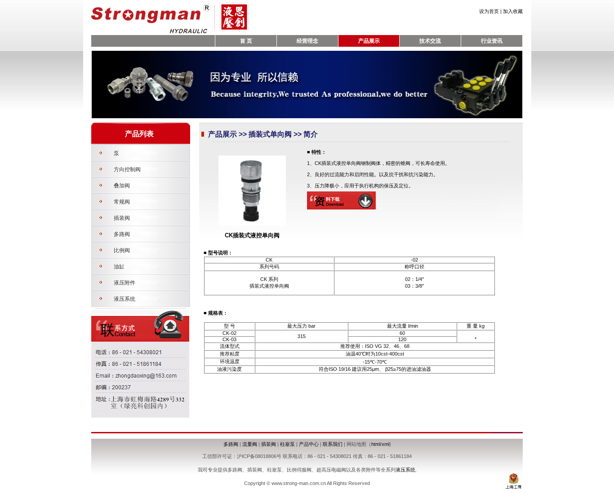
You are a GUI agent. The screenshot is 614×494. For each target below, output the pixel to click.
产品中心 (309, 444)
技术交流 (430, 41)
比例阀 (122, 250)
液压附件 (124, 283)
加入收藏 (513, 11)
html (375, 444)
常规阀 (122, 202)
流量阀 (249, 444)
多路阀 (122, 234)
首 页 (246, 41)
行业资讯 (492, 41)
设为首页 (489, 11)
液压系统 (124, 299)
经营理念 (307, 41)
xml (385, 444)
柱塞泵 (287, 444)
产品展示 (369, 41)
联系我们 (333, 444)
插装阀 (122, 218)
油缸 (119, 266)
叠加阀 (122, 185)
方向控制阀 (127, 169)
